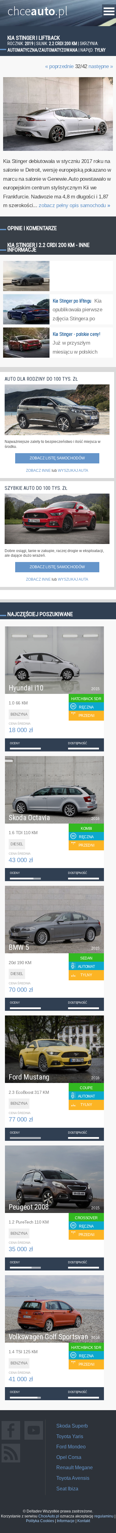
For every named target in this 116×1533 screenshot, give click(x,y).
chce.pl (37, 8)
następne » (100, 66)
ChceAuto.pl (48, 1516)
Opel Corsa (68, 1457)
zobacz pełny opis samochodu (74, 205)
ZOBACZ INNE (38, 470)
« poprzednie (59, 66)
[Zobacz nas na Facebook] (11, 1439)
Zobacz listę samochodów (57, 458)
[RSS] (11, 1462)
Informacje (66, 1521)
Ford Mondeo (71, 1446)
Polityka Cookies (40, 1521)
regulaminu (104, 1516)
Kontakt (83, 1521)
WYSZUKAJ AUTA (73, 470)
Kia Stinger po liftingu (72, 301)
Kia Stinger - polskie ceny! (76, 334)
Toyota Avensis (72, 1478)
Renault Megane (74, 1467)
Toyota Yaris (69, 1436)
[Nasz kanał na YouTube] (34, 1439)
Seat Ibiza (67, 1488)
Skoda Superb (72, 1425)
